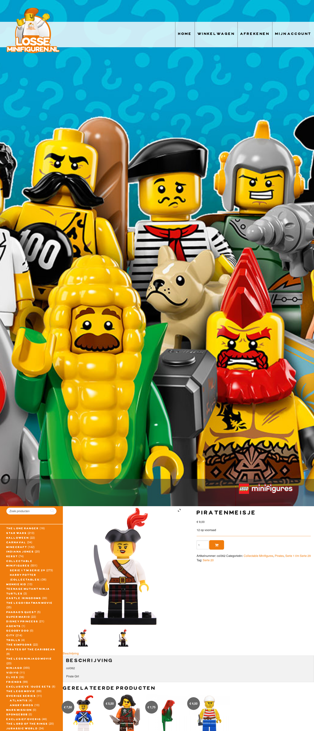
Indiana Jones (20, 552)
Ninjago (14, 668)
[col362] (83, 638)
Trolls (13, 640)
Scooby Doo (17, 631)
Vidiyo (12, 673)
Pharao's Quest (21, 612)
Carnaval (16, 543)
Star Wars (16, 533)
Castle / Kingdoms (23, 599)
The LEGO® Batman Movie (29, 603)
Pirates (279, 556)
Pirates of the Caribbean (30, 650)
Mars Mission (19, 710)
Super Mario (18, 617)
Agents (13, 626)
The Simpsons (19, 645)
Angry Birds (22, 706)
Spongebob (17, 715)
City (10, 636)
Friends (14, 682)
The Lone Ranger (22, 529)
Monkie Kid (16, 585)
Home (185, 34)
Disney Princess (22, 622)
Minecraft (16, 547)
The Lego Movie (21, 692)
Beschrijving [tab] (71, 653)
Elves (12, 678)
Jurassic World (22, 729)
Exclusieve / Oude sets (28, 687)
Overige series (21, 696)
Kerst (12, 557)
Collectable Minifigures (258, 556)
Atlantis (19, 701)
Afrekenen (254, 34)
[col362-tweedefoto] (123, 638)
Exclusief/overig (23, 720)
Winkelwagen (216, 34)
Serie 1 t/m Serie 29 (27, 571)
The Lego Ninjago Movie (29, 659)
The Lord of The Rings (27, 724)
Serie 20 (208, 560)
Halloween (17, 538)
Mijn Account (293, 34)
